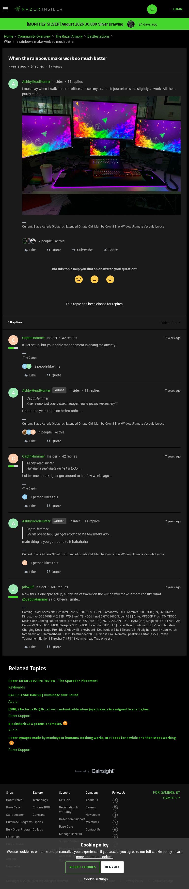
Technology (40, 800)
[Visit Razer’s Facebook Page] (115, 801)
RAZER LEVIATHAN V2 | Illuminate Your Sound (43, 695)
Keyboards (16, 687)
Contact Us (93, 829)
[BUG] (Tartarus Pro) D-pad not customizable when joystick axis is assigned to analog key (78, 709)
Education (13, 837)
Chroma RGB (41, 807)
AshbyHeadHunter (36, 81)
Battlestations (98, 36)
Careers (91, 807)
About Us (92, 800)
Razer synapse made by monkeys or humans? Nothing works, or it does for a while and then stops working (92, 738)
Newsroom (93, 815)
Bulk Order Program (19, 829)
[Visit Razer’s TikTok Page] (115, 837)
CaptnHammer (33, 337)
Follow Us (118, 792)
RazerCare (66, 826)
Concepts (39, 815)
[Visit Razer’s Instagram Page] (115, 808)
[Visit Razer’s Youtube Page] (115, 830)
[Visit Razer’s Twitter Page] (115, 822)
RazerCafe (13, 807)
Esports (38, 822)
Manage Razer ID (70, 834)
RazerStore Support (72, 819)
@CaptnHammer (35, 599)
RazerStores (14, 800)
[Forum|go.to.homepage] (38, 9)
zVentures (92, 822)
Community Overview (34, 36)
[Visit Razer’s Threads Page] (115, 815)
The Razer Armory (69, 36)
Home (8, 36)
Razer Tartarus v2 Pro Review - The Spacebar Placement (53, 681)
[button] (5, 10)
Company (92, 792)
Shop (9, 792)
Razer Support (19, 715)
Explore (38, 792)
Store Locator (15, 815)
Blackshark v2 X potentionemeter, (35, 723)
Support (64, 792)
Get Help (64, 800)
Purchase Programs (19, 822)
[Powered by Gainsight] (94, 772)
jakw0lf (28, 587)
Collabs (38, 829)
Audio (12, 701)
